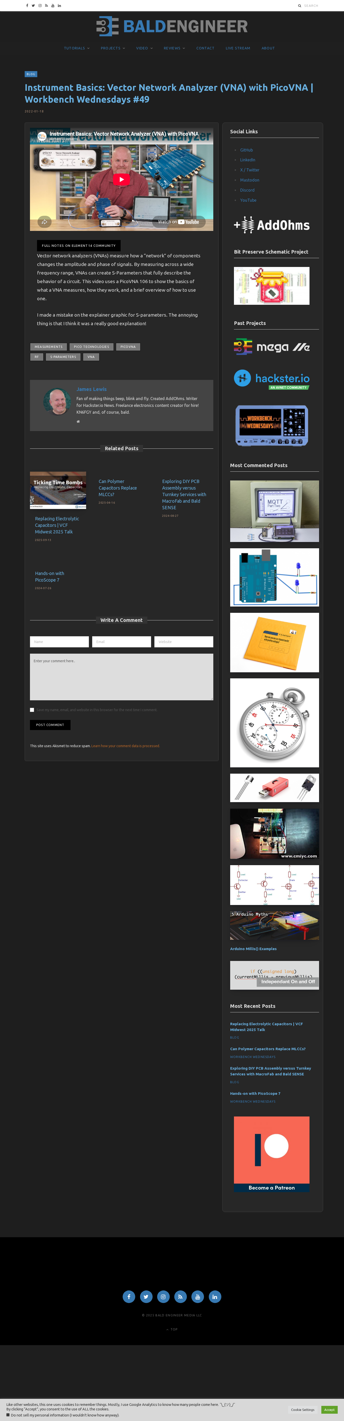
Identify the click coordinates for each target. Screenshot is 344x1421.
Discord (247, 190)
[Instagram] (163, 1296)
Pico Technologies (91, 346)
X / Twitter (249, 170)
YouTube (248, 200)
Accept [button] (329, 1409)
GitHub (246, 150)
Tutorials (74, 48)
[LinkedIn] (215, 1296)
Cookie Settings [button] (303, 1409)
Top (173, 1329)
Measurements (48, 346)
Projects (111, 48)
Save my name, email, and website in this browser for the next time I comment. (97, 710)
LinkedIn (247, 160)
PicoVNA (128, 346)
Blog (31, 74)
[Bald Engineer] (172, 26)
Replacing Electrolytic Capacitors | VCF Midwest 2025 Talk (57, 525)
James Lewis (92, 389)
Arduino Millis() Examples (253, 949)
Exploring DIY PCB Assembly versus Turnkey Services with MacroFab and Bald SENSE (184, 494)
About (268, 48)
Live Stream (238, 48)
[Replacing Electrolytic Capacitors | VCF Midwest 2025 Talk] (58, 490)
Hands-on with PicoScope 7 (255, 1093)
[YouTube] (197, 1296)
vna (91, 356)
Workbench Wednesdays (253, 1057)
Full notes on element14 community (79, 245)
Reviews (172, 48)
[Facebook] (129, 1296)
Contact (205, 48)
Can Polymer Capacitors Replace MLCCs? (118, 488)
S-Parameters (63, 356)
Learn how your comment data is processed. (125, 746)
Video (142, 48)
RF (37, 356)
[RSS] (180, 1296)
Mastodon (249, 180)
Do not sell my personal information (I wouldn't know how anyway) (65, 1415)
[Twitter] (146, 1296)
